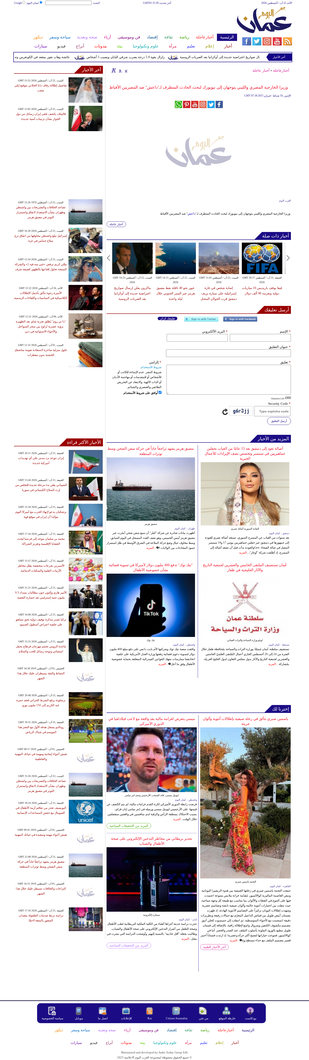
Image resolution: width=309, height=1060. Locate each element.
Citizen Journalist (177, 1018)
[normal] (119, 70)
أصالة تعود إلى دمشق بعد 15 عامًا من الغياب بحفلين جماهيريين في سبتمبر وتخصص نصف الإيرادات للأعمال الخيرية (245, 453)
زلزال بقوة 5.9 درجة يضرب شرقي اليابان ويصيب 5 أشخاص (145, 57)
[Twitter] (201, 321)
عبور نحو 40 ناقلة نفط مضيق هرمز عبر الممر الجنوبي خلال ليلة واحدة (175, 293)
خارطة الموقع (227, 1018)
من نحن (203, 1018)
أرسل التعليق (279, 421)
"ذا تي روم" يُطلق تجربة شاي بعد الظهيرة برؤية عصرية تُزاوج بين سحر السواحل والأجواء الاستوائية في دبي (41, 326)
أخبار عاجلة (260, 70)
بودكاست (251, 1018)
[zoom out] (126, 70)
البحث (96, 3)
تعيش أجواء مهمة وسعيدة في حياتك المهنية (41, 834)
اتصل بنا (103, 1018)
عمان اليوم (33, 3)
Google (18, 3)
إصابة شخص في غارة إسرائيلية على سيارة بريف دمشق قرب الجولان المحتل (219, 293)
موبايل (79, 1018)
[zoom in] (114, 70)
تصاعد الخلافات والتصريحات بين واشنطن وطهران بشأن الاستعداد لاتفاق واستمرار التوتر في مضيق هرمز (41, 212)
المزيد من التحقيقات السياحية (128, 826)
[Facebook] (240, 321)
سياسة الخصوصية (52, 1018)
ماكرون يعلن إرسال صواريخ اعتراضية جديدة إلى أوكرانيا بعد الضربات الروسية (250, 57)
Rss (149, 1018)
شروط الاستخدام (151, 367)
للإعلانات (126, 1018)
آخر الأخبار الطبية (214, 947)
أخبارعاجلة (281, 70)
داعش (191, 213)
